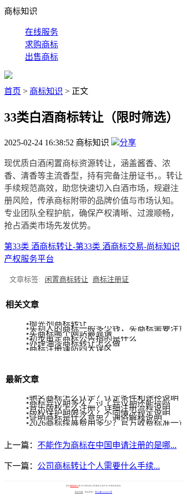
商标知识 (46, 91)
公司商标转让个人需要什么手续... (98, 466)
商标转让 (74, 486)
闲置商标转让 (66, 279)
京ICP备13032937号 (103, 492)
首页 (12, 91)
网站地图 (79, 492)
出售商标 (41, 56)
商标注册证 (110, 279)
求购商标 (41, 44)
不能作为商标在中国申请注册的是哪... (107, 445)
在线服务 (41, 32)
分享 (127, 142)
